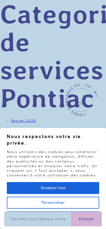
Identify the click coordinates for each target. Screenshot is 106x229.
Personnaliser (53, 203)
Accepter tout (53, 188)
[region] (53, 178)
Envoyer (86, 219)
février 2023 (23, 121)
